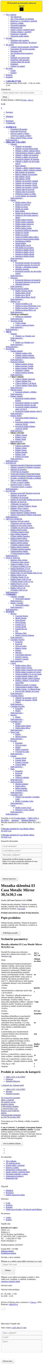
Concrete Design (21, 616)
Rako (13, 769)
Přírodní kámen (16, 390)
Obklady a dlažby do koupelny (27, 155)
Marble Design (21, 618)
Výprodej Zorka (21, 790)
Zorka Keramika (17, 782)
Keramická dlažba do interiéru (26, 230)
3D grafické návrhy (13, 1163)
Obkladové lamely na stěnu (25, 194)
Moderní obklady (21, 784)
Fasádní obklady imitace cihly (26, 676)
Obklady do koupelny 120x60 (26, 187)
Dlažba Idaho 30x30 (23, 293)
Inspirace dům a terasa (19, 560)
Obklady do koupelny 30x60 (26, 185)
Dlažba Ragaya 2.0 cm (19, 584)
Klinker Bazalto (21, 452)
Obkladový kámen (22, 370)
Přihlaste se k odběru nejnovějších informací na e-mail (21, 1261)
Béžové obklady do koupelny (26, 174)
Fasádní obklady (17, 351)
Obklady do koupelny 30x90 (26, 700)
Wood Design (20, 622)
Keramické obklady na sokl (25, 405)
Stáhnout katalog (7, 1251)
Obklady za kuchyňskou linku (26, 149)
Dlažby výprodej (17, 603)
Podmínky (14, 64)
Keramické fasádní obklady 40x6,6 (28, 411)
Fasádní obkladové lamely (25, 357)
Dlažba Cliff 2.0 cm (18, 588)
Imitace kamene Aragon (24, 364)
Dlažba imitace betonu (23, 668)
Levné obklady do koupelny (26, 196)
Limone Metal (20, 765)
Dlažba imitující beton (19, 530)
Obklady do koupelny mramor (26, 181)
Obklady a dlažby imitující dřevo (27, 151)
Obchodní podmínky (18, 25)
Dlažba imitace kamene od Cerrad (28, 672)
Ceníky (13, 71)
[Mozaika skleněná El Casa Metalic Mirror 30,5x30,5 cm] (21, 831)
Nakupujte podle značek (20, 36)
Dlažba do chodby (22, 233)
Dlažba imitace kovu (23, 226)
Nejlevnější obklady (22, 599)
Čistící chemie (20, 323)
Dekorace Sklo (21, 633)
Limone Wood (20, 758)
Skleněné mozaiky (22, 269)
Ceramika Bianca (17, 696)
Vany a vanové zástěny (19, 480)
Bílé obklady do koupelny (25, 172)
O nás (8, 1203)
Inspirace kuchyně (17, 493)
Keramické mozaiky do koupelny (27, 263)
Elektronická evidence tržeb (16, 1170)
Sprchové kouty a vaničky (20, 485)
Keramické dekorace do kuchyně (27, 282)
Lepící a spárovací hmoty (24, 325)
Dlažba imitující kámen (19, 543)
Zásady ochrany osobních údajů (23, 30)
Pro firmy (9, 68)
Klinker (18, 650)
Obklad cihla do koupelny (25, 192)
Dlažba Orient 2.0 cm (19, 575)
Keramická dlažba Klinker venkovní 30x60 (25, 427)
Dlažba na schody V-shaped (25, 685)
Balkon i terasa (21, 648)
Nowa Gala (15, 732)
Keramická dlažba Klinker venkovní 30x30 (25, 423)
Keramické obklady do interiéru (27, 159)
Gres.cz (33, 1302)
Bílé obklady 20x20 (22, 177)
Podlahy (18, 775)
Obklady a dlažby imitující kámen (28, 168)
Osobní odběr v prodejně (15, 1165)
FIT (16, 631)
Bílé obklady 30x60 (22, 179)
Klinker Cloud (20, 437)
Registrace (10, 1193)
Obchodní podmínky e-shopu (17, 1174)
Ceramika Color (17, 795)
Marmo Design (21, 737)
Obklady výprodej (17, 597)
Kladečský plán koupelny (20, 60)
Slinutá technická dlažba (20, 289)
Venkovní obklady (22, 777)
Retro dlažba (20, 211)
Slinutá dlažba (20, 243)
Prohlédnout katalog (8, 1253)
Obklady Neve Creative (19, 508)
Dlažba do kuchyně (22, 205)
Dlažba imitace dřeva (23, 202)
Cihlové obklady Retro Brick (26, 385)
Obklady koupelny (18, 467)
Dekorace (14, 278)
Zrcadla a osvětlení (18, 478)
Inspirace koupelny (18, 465)
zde (10, 956)
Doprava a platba (17, 23)
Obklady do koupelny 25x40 (26, 183)
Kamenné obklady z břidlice (26, 392)
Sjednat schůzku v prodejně (21, 32)
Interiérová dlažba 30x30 (24, 250)
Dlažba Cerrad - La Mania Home (27, 689)
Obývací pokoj (21, 646)
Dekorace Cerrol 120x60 (24, 810)
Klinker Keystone (22, 457)
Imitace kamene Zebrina (24, 373)
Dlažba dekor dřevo (22, 728)
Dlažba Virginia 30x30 (23, 291)
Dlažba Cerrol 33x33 (23, 808)
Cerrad (13, 663)
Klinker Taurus (21, 450)
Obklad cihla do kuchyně (24, 189)
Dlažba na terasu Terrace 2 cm (26, 308)
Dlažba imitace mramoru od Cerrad (28, 670)
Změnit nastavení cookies (15, 1195)
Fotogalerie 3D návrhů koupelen (23, 49)
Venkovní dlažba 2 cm (23, 304)
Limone (13, 756)
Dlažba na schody (22, 235)
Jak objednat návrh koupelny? (22, 53)
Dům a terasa (15, 138)
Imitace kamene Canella (24, 366)
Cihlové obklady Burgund (25, 379)
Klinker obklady (17, 396)
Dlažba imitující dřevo (19, 538)
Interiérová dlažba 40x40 (24, 254)
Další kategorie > (12, 140)
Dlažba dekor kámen (23, 726)
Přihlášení (9, 1190)
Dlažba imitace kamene (24, 220)
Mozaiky (14, 261)
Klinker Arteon (21, 448)
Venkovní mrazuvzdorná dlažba (27, 239)
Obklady (14, 144)
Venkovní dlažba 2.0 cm (20, 564)
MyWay (14, 614)
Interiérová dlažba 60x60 (24, 256)
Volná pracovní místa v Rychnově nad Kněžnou (24, 1209)
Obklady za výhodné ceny (25, 336)
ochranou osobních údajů (10, 1281)
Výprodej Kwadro (22, 752)
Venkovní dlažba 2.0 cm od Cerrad (28, 674)
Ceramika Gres (16, 721)
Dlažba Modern (16, 513)
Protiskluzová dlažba (23, 241)
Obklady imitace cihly (23, 353)
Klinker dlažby (16, 416)
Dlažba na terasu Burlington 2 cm (28, 306)
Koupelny (14, 129)
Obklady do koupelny (23, 146)
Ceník (13, 55)
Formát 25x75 (20, 625)
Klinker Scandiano (22, 446)
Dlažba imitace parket (23, 228)
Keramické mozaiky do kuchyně (27, 265)
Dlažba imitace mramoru (24, 222)
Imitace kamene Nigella (24, 368)
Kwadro (14, 741)
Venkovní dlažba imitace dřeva (26, 237)
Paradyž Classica (21, 657)
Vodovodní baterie (17, 474)
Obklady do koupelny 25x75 (26, 698)
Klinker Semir (20, 439)
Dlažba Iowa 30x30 (22, 295)
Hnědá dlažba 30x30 (23, 245)
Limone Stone (20, 760)
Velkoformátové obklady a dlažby (28, 153)
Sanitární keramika (18, 476)
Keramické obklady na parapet (26, 403)
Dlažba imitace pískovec (24, 224)
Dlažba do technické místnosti (26, 213)
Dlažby (13, 200)
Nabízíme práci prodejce (20, 40)
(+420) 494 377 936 (18, 1328)
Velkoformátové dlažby (19, 551)
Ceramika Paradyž (17, 640)
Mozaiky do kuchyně (19, 502)
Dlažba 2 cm (15, 301)
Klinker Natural (21, 435)
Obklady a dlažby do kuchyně (26, 157)
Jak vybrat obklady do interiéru (22, 19)
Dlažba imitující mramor (20, 547)
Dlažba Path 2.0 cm (18, 573)
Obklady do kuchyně (18, 495)
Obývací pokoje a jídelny (20, 133)
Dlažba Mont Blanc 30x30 (25, 297)
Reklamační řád (16, 27)
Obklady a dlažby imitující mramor (28, 170)
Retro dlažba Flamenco (19, 534)
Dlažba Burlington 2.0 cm (20, 569)
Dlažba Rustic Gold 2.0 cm (21, 579)
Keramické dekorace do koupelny (28, 280)
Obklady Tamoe (17, 506)
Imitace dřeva (20, 786)
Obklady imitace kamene (24, 355)
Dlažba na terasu (21, 207)
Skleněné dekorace (22, 284)
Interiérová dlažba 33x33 (24, 252)
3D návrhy (10, 45)
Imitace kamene (21, 788)
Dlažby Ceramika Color (24, 801)
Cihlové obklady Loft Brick (25, 383)
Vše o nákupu (11, 15)
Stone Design (20, 620)
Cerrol (13, 805)
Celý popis (21, 909)
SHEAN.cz (13, 1304)
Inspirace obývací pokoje (20, 521)
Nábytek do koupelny (19, 469)
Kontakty (9, 77)
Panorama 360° (16, 51)
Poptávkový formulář (19, 34)
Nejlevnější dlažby (22, 605)
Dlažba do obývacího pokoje (21, 525)
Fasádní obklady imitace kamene (27, 678)
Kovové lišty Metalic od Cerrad (27, 691)
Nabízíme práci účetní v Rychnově (24, 43)
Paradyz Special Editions (24, 635)
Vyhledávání (5, 89)
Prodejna (9, 75)
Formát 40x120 (21, 629)
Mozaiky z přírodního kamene (26, 267)
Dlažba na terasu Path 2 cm (25, 310)
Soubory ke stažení (18, 66)
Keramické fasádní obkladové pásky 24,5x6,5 (26, 408)
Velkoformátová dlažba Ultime (26, 687)
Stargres (14, 715)
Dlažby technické (21, 749)
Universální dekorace (23, 655)
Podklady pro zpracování (20, 58)
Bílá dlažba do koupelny (24, 248)
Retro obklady (20, 166)
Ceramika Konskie (18, 706)
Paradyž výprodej (22, 659)
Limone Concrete (21, 762)
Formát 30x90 (20, 627)
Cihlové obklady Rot (23, 381)
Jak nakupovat (16, 17)
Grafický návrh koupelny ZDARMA (24, 47)
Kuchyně (14, 131)
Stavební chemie (17, 321)
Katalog (13, 73)
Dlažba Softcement (18, 515)
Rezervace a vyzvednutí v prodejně (24, 21)
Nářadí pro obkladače (23, 317)
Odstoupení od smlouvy (15, 1176)
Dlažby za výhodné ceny (24, 342)
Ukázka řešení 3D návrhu (20, 62)
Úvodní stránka (20, 818)
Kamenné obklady (17, 362)
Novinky (9, 38)
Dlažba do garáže (21, 209)
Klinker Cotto (20, 454)
